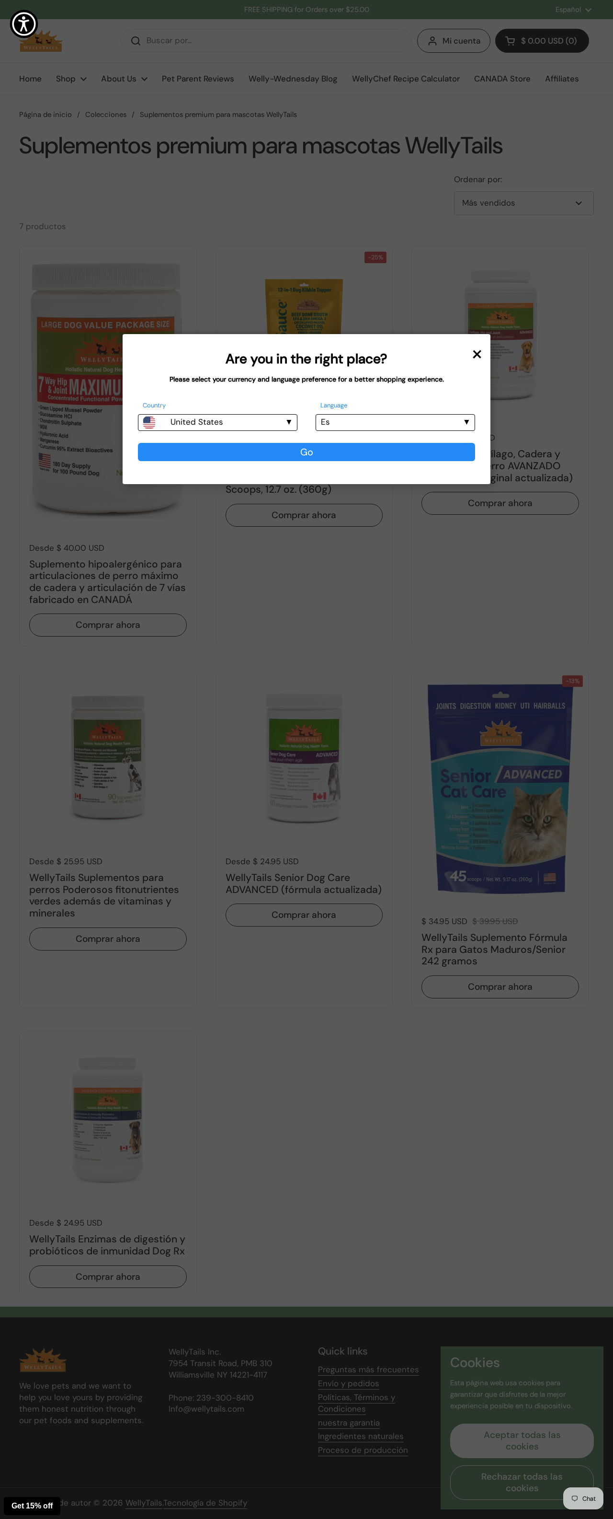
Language (333, 405)
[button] (24, 24)
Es (325, 422)
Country (154, 405)
